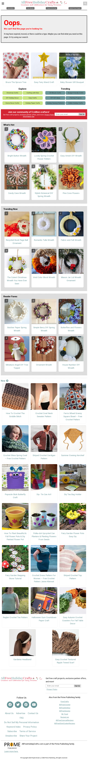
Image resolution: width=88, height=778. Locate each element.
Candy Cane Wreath (17, 193)
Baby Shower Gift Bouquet (72, 82)
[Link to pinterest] (26, 704)
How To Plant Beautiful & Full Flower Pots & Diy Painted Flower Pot (15, 536)
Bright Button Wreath (17, 156)
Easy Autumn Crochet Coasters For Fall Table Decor (72, 620)
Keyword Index (14, 726)
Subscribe (12, 731)
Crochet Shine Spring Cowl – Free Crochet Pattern (15, 457)
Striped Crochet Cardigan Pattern (44, 457)
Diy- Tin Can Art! (44, 494)
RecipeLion (64, 717)
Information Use (28, 117)
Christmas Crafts (12, 93)
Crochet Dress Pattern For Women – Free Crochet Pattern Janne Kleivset (44, 578)
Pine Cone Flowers (71, 193)
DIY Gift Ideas (55, 98)
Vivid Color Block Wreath (44, 277)
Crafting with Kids (33, 93)
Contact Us (33, 713)
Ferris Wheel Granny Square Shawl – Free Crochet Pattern (72, 416)
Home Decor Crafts (12, 103)
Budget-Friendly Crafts (75, 93)
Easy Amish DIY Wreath (71, 156)
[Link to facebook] (10, 704)
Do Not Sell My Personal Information (21, 722)
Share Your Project (28, 735)
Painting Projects (76, 98)
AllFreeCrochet (64, 705)
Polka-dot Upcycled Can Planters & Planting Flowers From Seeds (44, 536)
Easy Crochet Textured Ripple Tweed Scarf (65, 661)
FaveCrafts (65, 702)
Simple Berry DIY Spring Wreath (44, 329)
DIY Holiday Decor (12, 98)
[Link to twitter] (18, 704)
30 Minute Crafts (55, 93)
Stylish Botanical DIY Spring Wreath (44, 195)
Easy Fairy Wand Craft (44, 82)
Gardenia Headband (22, 659)
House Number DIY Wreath (71, 366)
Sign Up (81, 114)
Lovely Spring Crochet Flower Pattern (44, 157)
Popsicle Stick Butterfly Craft (15, 496)
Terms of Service (27, 731)
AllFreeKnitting (64, 708)
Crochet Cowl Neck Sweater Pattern (44, 415)
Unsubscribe (11, 735)
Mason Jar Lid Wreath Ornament (71, 279)
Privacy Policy (49, 115)
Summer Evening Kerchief (72, 455)
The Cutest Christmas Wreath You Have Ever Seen (17, 280)
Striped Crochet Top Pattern (73, 577)
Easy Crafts (33, 98)
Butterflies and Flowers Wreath (71, 329)
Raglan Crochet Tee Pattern (15, 617)
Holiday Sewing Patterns (55, 103)
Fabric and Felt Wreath (71, 240)
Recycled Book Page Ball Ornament (17, 241)
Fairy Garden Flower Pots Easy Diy (72, 535)
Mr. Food (64, 714)
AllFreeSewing (64, 711)
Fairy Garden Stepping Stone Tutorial (15, 577)
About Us (9, 713)
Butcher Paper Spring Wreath (17, 329)
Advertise (20, 713)
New (3, 381)
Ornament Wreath (44, 365)
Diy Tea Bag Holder (72, 494)
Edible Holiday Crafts (75, 103)
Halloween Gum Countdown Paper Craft (44, 619)
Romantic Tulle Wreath (44, 240)
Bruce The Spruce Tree (16, 82)
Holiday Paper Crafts (33, 103)
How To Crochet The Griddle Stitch (15, 415)
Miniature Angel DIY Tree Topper (17, 366)
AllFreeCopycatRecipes (65, 720)
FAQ (22, 718)
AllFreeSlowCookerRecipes (64, 723)
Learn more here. (11, 751)
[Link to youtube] (34, 704)
